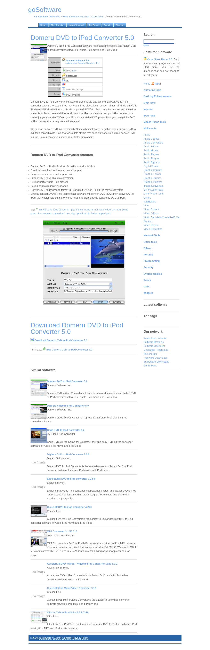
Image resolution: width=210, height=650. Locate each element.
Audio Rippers (152, 162)
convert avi (58, 213)
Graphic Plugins (152, 178)
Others (147, 197)
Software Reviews (154, 342)
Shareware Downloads (156, 361)
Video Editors (151, 213)
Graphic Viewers (153, 182)
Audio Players (151, 154)
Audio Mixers (151, 150)
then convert (44, 213)
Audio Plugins (151, 158)
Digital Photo (151, 166)
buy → (75, 70)
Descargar (149, 349)
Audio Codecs (151, 138)
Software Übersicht (154, 346)
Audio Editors (151, 146)
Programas (162, 349)
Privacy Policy (80, 637)
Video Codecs (151, 209)
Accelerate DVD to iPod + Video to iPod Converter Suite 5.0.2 (82, 563)
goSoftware (45, 637)
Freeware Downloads (156, 357)
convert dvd (45, 209)
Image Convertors (153, 185)
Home (147, 83)
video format (91, 209)
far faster (92, 213)
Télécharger (150, 354)
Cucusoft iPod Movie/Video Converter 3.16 (71, 588)
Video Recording (153, 229)
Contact (66, 637)
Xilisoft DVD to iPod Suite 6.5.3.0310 (68, 612)
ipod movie (77, 209)
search (146, 45)
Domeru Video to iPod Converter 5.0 (68, 405)
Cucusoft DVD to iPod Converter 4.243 (69, 507)
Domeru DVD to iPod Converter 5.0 (67, 381)
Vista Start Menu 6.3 (159, 59)
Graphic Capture (153, 170)
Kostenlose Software (155, 338)
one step (70, 213)
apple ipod (104, 213)
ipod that (81, 213)
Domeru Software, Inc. (78, 60)
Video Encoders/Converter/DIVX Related (82, 16)
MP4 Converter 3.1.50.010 (62, 531)
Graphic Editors (152, 174)
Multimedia (55, 16)
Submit (57, 637)
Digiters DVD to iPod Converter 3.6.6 (68, 454)
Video (147, 205)
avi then (116, 209)
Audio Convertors (153, 142)
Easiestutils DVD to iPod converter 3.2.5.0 (71, 478)
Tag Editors (150, 201)
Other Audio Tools (153, 189)
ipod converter (61, 209)
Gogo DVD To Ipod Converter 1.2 (65, 430)
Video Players (151, 225)
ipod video (105, 209)
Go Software (150, 365)
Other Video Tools (153, 193)
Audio (147, 134)
